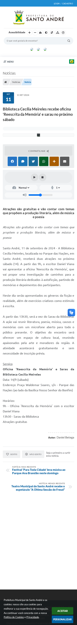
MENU (10, 61)
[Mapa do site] (57, 32)
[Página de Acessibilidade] (63, 32)
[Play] (34, 177)
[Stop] (42, 177)
